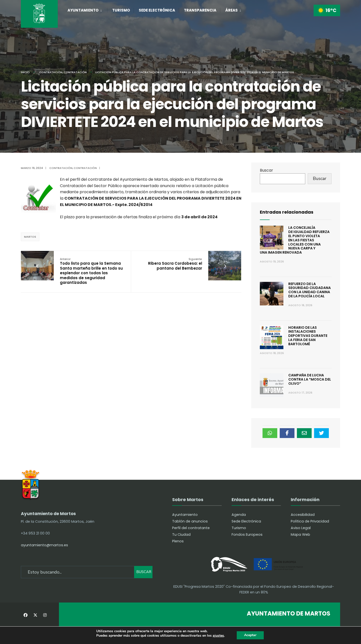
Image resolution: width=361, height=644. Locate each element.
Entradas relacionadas (286, 212)
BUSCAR (143, 571)
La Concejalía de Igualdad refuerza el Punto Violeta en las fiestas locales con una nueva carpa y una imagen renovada (295, 240)
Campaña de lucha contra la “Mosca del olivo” (309, 379)
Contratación (50, 72)
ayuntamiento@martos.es (44, 545)
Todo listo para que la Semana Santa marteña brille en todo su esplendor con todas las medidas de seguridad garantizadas (91, 271)
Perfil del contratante (191, 527)
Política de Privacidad (310, 521)
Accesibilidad (303, 514)
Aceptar (250, 635)
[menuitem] (87, 9)
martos (30, 237)
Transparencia (200, 10)
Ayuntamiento (83, 10)
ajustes (218, 636)
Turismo (121, 10)
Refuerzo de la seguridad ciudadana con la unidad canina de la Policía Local (309, 290)
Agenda (239, 514)
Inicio (25, 72)
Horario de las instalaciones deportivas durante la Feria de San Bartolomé (307, 335)
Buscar (266, 170)
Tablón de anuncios (190, 521)
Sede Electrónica (157, 10)
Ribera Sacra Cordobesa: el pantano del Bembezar (175, 264)
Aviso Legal (301, 527)
